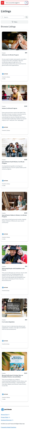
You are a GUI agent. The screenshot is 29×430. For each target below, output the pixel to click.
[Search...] (12, 17)
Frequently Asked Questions (8, 427)
